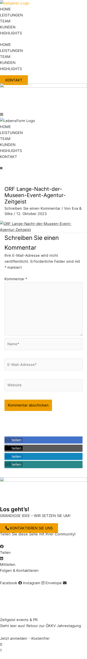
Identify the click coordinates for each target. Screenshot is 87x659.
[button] (43, 115)
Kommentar (15, 279)
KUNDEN (7, 27)
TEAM (5, 21)
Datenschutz (44, 589)
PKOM (78, 607)
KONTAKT (8, 156)
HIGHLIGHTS (11, 33)
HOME (5, 9)
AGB (26, 589)
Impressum (9, 589)
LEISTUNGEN (11, 15)
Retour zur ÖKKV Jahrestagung (53, 625)
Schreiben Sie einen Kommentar (32, 208)
